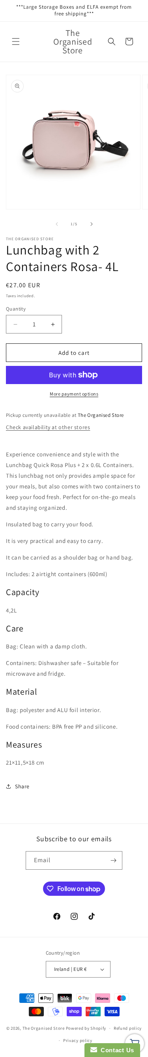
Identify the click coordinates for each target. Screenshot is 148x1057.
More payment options (74, 394)
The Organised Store (43, 1028)
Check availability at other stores (48, 427)
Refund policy (128, 1028)
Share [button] (22, 786)
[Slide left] (57, 224)
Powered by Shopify (86, 1028)
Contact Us (115, 1050)
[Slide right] (91, 224)
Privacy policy (77, 1040)
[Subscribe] (113, 860)
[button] (15, 41)
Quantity (16, 308)
